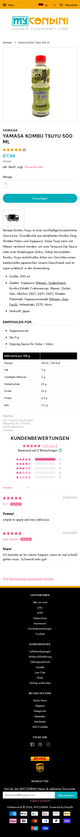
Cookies (40, 634)
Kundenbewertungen (40, 629)
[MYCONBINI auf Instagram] (48, 745)
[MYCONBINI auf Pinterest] (40, 745)
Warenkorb (70, 5)
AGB (40, 613)
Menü (10, 5)
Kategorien (40, 711)
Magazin (40, 706)
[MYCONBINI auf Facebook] (32, 745)
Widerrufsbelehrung (40, 657)
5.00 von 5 (49, 446)
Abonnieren (66, 795)
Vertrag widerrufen (40, 683)
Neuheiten (40, 721)
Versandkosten (33, 167)
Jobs (40, 607)
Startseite (7, 42)
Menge (7, 177)
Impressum (40, 623)
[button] (46, 5)
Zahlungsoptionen (40, 662)
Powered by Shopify (61, 807)
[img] (12, 498)
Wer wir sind (40, 602)
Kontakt (40, 667)
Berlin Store (40, 700)
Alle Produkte (40, 727)
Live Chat (40, 672)
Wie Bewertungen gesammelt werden (28, 579)
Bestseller (40, 716)
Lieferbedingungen (40, 651)
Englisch (34, 801)
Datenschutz (40, 618)
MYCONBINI (41, 807)
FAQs (40, 678)
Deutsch (45, 801)
